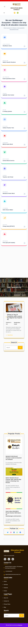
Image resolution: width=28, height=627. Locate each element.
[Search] (20, 347)
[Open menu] (4, 6)
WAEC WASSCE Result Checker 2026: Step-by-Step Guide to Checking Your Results (13, 480)
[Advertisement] (14, 262)
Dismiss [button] (20, 625)
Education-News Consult (17, 551)
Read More (10, 335)
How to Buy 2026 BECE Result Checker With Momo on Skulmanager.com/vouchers (13, 514)
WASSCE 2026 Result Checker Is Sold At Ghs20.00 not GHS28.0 (13, 458)
